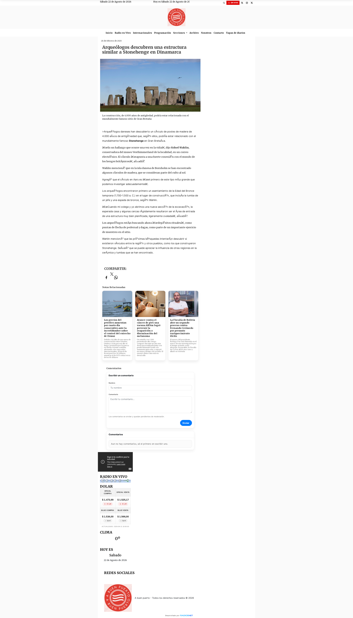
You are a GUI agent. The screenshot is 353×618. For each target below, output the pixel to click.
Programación (162, 32)
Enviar (186, 423)
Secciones (179, 32)
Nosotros (206, 32)
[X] (242, 2)
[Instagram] (246, 2)
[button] (224, 2)
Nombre (112, 383)
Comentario (113, 394)
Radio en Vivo (123, 32)
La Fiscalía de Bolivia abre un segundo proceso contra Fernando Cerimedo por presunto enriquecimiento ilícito (182, 328)
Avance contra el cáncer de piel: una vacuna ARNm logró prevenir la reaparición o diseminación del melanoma (148, 328)
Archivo (194, 32)
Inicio (109, 32)
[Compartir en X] (112, 275)
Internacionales (142, 32)
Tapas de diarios (235, 32)
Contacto (219, 32)
